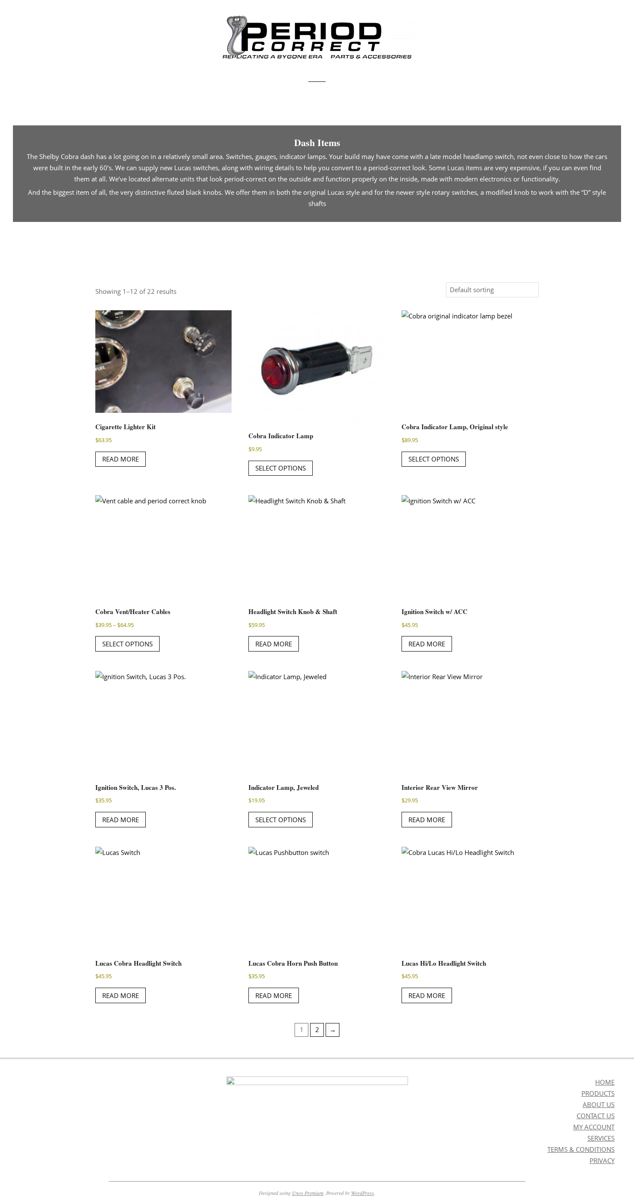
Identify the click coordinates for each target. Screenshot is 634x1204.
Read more (120, 459)
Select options (280, 468)
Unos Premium (307, 1192)
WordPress (362, 1192)
